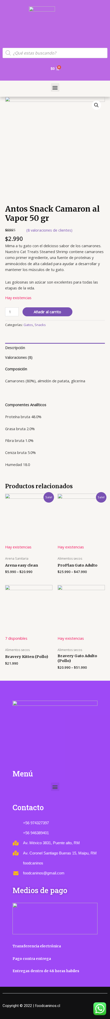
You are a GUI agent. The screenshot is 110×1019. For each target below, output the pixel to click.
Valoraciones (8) (18, 357)
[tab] (55, 348)
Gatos (28, 324)
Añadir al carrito (47, 311)
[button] (55, 87)
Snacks (40, 324)
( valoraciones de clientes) (49, 230)
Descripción (15, 347)
